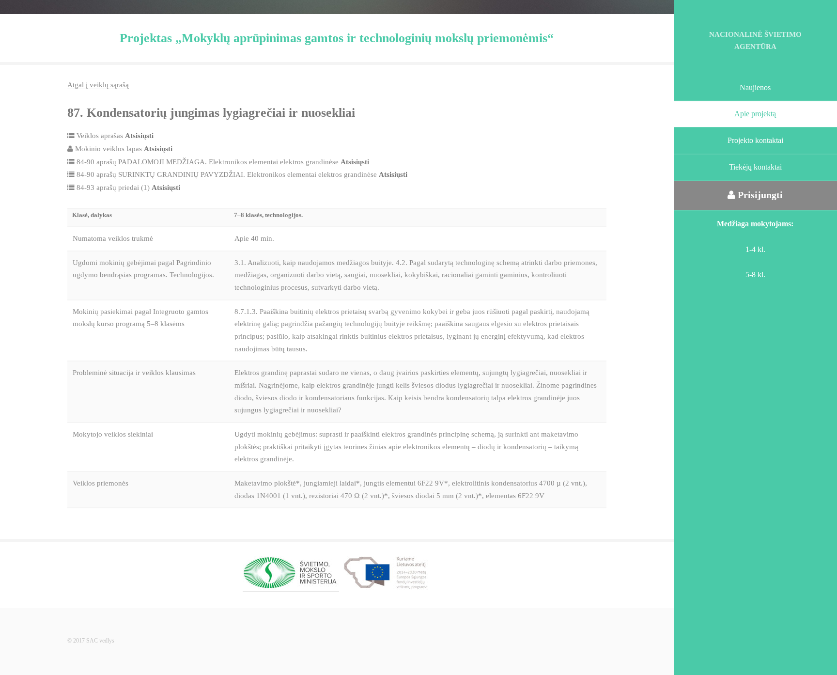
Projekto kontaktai (755, 140)
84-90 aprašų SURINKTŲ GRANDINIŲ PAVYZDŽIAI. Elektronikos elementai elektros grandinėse (241, 174)
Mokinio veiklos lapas (122, 149)
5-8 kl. (755, 274)
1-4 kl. (755, 249)
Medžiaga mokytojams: (755, 224)
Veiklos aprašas (114, 136)
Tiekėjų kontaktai (755, 167)
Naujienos (755, 87)
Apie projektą (755, 114)
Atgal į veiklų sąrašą (98, 85)
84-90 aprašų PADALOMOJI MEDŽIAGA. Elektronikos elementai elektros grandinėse (222, 162)
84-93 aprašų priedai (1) (127, 187)
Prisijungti (759, 194)
